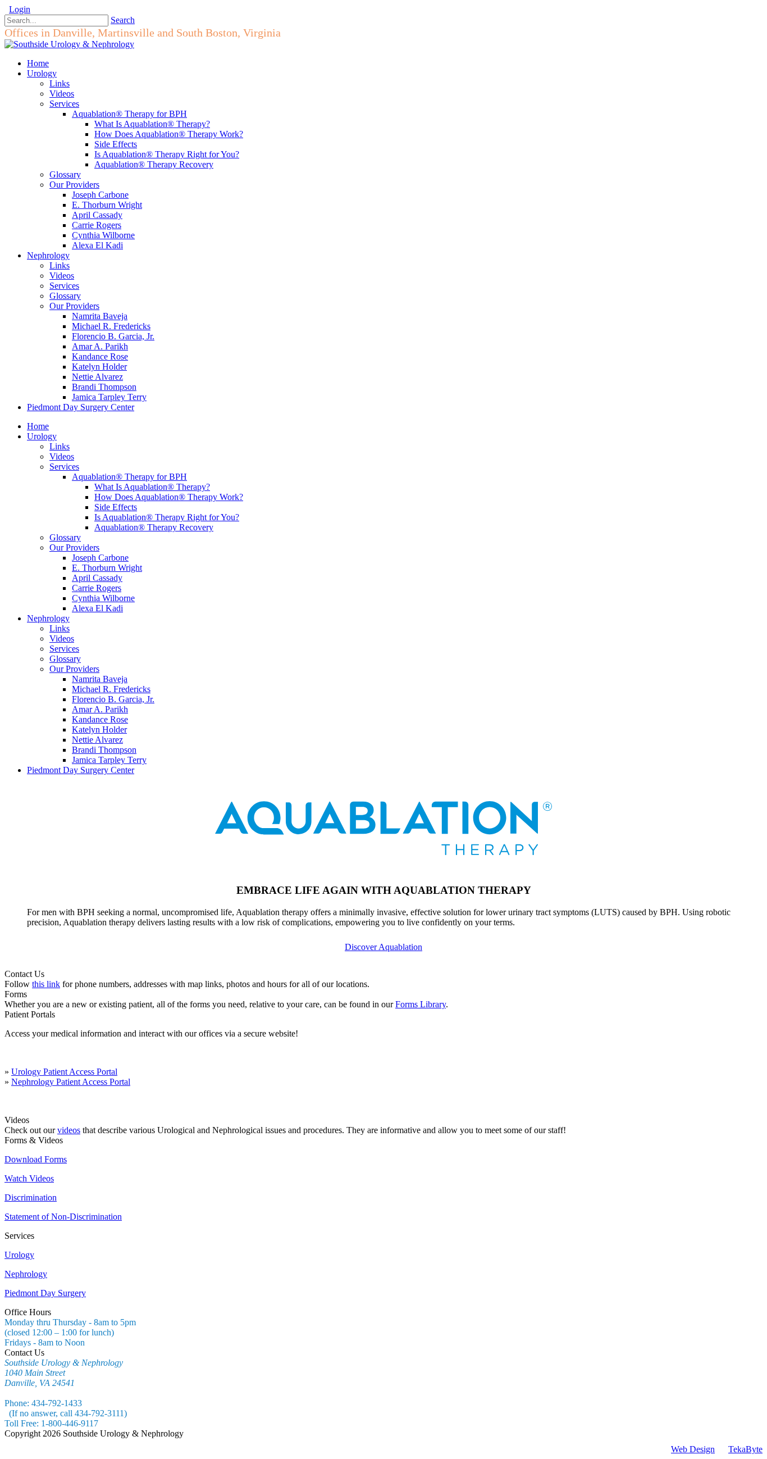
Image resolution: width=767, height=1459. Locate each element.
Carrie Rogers (96, 588)
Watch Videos (29, 1178)
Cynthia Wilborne (103, 598)
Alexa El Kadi (97, 608)
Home (38, 426)
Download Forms (35, 1159)
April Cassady (97, 578)
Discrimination (30, 1197)
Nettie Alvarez (97, 739)
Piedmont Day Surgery (45, 1293)
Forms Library (420, 1004)
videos (68, 1130)
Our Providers (74, 547)
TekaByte (745, 1449)
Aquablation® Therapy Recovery (153, 527)
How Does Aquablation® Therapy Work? (168, 497)
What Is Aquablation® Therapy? (152, 487)
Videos (61, 456)
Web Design (693, 1449)
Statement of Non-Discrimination (63, 1216)
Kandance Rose (100, 719)
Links (59, 446)
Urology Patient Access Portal (64, 1071)
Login (19, 9)
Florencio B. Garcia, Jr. (113, 699)
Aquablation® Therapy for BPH (129, 476)
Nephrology (48, 618)
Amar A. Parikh (100, 709)
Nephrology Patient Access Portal (70, 1082)
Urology (42, 436)
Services (64, 466)
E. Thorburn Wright (107, 567)
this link (46, 984)
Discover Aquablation (383, 947)
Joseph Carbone (100, 557)
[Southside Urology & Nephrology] (69, 44)
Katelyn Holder (99, 729)
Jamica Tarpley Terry (109, 760)
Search (123, 20)
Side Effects (115, 507)
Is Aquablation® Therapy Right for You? (166, 517)
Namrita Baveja (99, 679)
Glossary (65, 537)
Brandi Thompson (104, 750)
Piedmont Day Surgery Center (80, 770)
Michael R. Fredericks (111, 689)
